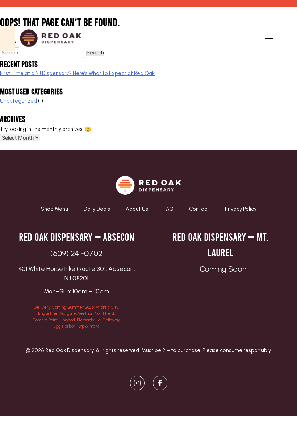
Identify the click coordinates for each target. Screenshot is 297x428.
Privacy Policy (240, 209)
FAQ (168, 209)
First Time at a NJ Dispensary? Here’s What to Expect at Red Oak (77, 73)
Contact (199, 209)
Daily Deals (97, 209)
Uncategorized (18, 101)
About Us (137, 209)
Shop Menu (54, 209)
